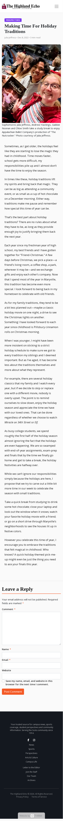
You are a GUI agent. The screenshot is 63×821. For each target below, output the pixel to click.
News (31, 744)
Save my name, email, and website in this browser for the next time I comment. (29, 682)
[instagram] (34, 740)
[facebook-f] (28, 740)
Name (6, 649)
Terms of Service (39, 796)
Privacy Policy (22, 796)
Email (6, 659)
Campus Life (31, 761)
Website (6, 670)
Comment (8, 609)
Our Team (31, 776)
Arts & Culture (31, 757)
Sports (31, 749)
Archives (31, 780)
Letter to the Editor (31, 767)
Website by (30, 815)
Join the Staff (31, 771)
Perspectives (13, 20)
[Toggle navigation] (56, 6)
